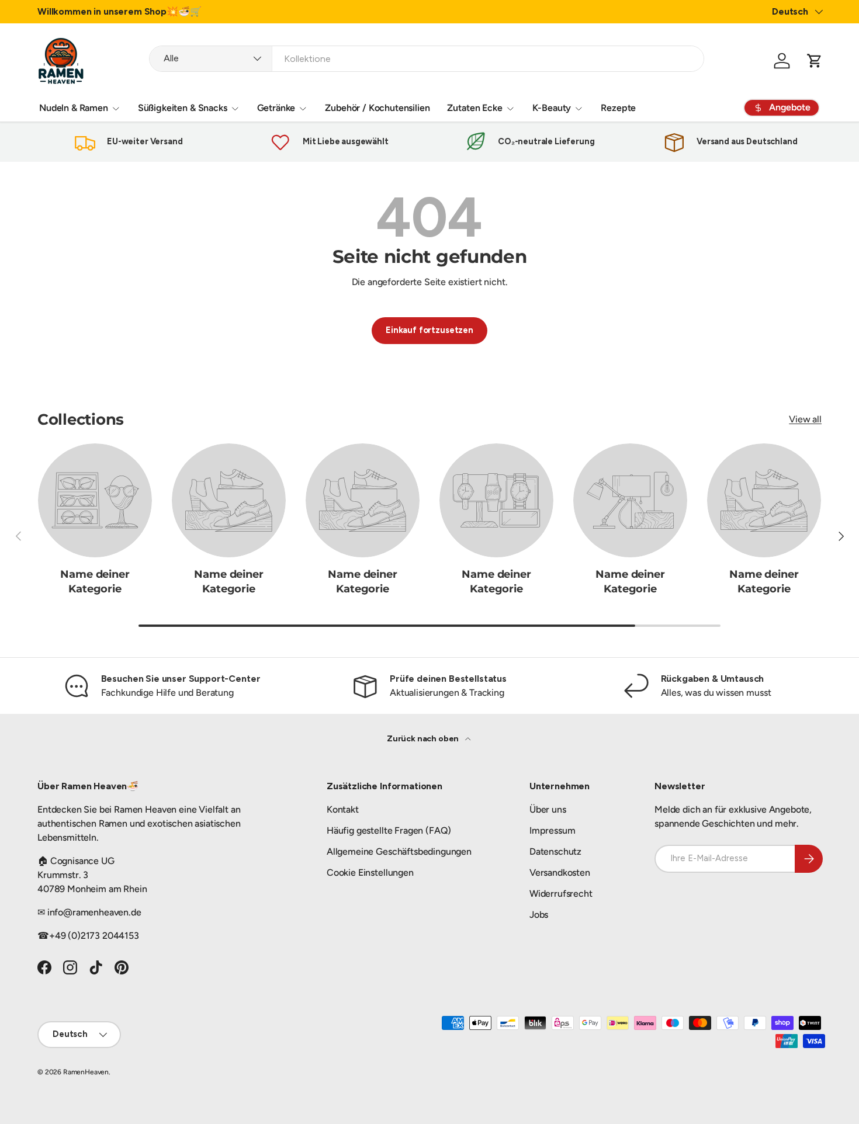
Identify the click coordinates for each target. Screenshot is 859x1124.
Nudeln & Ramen (73, 107)
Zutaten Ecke (474, 107)
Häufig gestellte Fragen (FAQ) (389, 830)
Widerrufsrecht (561, 893)
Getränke (276, 107)
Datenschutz (555, 851)
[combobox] (427, 58)
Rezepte (618, 107)
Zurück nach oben (423, 739)
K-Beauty (551, 107)
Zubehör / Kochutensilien (377, 107)
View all (805, 419)
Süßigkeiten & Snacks (182, 107)
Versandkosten (559, 872)
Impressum (552, 830)
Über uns (547, 809)
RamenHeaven (86, 1072)
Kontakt (343, 809)
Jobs (538, 914)
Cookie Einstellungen (370, 872)
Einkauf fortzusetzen (429, 330)
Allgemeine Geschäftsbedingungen (399, 851)
